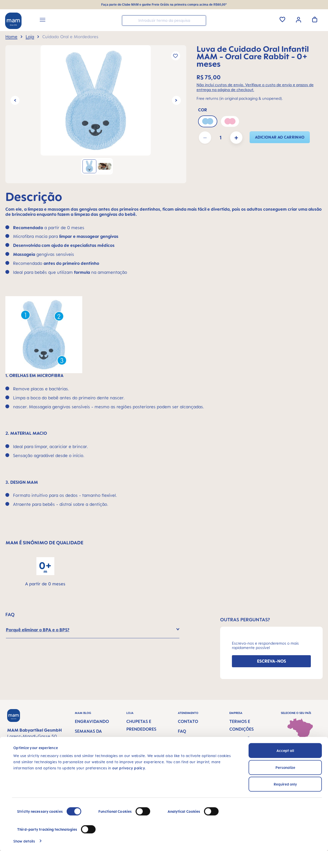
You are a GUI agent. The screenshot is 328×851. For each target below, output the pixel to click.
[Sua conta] (298, 19)
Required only (285, 784)
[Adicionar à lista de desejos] (175, 55)
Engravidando (92, 721)
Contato (188, 721)
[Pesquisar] (201, 20)
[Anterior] (15, 100)
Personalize (285, 767)
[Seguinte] (176, 100)
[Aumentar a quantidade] (236, 137)
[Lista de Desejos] (282, 19)
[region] (95, 114)
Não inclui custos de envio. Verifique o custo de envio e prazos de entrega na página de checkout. (255, 87)
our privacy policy (128, 768)
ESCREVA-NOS (271, 661)
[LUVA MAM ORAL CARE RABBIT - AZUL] (95, 100)
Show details (24, 841)
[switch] (143, 811)
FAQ (182, 731)
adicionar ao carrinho (280, 137)
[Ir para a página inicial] (13, 21)
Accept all (285, 750)
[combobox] (164, 20)
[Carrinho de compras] (314, 19)
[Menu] (42, 20)
